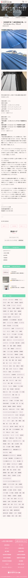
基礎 (12, 383)
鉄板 (7, 380)
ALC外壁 (8, 305)
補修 (20, 314)
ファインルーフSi (10, 322)
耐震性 (11, 510)
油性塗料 (9, 316)
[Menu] (25, 1)
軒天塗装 (4, 443)
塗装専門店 (16, 351)
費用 (13, 360)
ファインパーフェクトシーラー (8, 414)
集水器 (11, 311)
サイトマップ (21, 567)
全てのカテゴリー (7, 250)
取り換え (14, 469)
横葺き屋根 (18, 446)
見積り (20, 515)
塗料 (16, 515)
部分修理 (14, 475)
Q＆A (20, 337)
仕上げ (17, 432)
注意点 (4, 354)
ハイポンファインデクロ (7, 377)
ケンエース (5, 417)
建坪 (15, 472)
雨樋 (8, 302)
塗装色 (4, 345)
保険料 (9, 466)
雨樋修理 (16, 354)
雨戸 (9, 417)
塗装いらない (18, 357)
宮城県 (14, 308)
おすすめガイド (16, 507)
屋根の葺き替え (17, 510)
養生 (7, 368)
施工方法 (12, 357)
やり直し (18, 409)
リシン (4, 331)
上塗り (13, 420)
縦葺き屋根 (19, 455)
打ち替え (9, 308)
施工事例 (3, 221)
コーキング (19, 305)
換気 (4, 363)
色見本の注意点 (6, 403)
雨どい (20, 417)
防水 (8, 389)
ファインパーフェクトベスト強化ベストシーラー (11, 481)
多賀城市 (4, 311)
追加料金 (4, 501)
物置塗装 (14, 386)
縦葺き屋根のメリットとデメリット (9, 455)
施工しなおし (5, 409)
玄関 (23, 504)
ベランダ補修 (12, 403)
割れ (11, 469)
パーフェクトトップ (16, 316)
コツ (4, 432)
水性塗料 (4, 316)
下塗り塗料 (9, 325)
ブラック (21, 412)
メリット (4, 383)
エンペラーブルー (6, 435)
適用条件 (14, 406)
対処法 (19, 469)
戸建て (13, 515)
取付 (16, 394)
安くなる (4, 466)
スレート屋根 (5, 438)
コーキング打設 (15, 325)
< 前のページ (5, 226)
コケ (8, 345)
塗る (17, 423)
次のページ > (23, 226)
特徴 (10, 429)
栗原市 (13, 331)
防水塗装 (11, 389)
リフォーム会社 (10, 351)
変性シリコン (5, 400)
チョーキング (11, 299)
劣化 (8, 357)
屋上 (22, 403)
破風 (11, 345)
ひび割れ (22, 342)
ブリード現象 (22, 391)
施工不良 (11, 426)
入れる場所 (17, 443)
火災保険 (21, 354)
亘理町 (13, 328)
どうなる (4, 495)
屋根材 (4, 469)
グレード (8, 334)
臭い (7, 363)
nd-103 (10, 368)
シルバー (8, 420)
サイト (4, 498)
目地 (10, 391)
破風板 (14, 345)
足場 (7, 429)
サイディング (5, 365)
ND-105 (17, 414)
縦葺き (10, 452)
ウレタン (15, 504)
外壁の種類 (11, 458)
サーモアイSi (21, 322)
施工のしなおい (12, 409)
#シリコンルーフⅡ (14, 237)
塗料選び (8, 464)
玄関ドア (16, 314)
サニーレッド (20, 498)
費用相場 (4, 472)
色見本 (21, 400)
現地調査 (16, 299)
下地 (16, 438)
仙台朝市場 (14, 374)
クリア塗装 (11, 492)
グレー (4, 420)
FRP (17, 403)
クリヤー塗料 (11, 342)
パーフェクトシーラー (19, 328)
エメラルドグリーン (20, 374)
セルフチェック (14, 464)
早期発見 (9, 495)
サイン (14, 461)
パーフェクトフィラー (7, 394)
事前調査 (21, 507)
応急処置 (16, 492)
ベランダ (14, 363)
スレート (12, 435)
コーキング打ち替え (15, 397)
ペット (10, 363)
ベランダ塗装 (16, 400)
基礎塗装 (4, 440)
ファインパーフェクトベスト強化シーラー (10, 412)
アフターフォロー (10, 354)
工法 (4, 446)
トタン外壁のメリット (18, 458)
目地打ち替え (17, 389)
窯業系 (20, 420)
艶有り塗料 (18, 342)
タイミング (5, 299)
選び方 (10, 507)
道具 (8, 348)
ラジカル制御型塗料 (16, 429)
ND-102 (4, 389)
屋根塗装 (7, 221)
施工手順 (4, 406)
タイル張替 (10, 489)
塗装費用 (20, 464)
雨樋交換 (18, 308)
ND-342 (20, 438)
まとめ (10, 423)
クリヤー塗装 (5, 492)
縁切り (9, 443)
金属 (23, 420)
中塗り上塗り (22, 414)
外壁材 (23, 357)
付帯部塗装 (19, 345)
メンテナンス (5, 342)
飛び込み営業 (14, 501)
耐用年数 (21, 466)
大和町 (9, 501)
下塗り (4, 305)
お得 (12, 498)
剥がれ (10, 365)
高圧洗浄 (21, 302)
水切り (18, 377)
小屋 (23, 440)
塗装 (4, 380)
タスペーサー (11, 380)
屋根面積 (19, 472)
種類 (13, 394)
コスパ (4, 464)
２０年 (15, 513)
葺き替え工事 (5, 513)
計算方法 (4, 475)
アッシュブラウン (15, 417)
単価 (21, 443)
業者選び (12, 348)
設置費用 (4, 484)
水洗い (13, 432)
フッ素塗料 (11, 337)
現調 (8, 472)
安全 (6, 360)
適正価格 (19, 495)
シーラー (17, 435)
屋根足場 (4, 504)
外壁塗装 (5, 257)
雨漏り (22, 365)
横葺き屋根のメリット (17, 449)
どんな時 (18, 475)
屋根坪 (12, 472)
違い (7, 423)
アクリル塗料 (14, 334)
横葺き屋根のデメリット (7, 449)
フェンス (10, 386)
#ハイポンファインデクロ (11, 240)
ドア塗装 (11, 400)
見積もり (17, 365)
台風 (16, 484)
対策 (4, 368)
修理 (8, 383)
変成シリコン (5, 391)
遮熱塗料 (16, 322)
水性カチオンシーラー (17, 440)
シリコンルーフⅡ (6, 314)
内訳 (16, 360)
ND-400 (14, 377)
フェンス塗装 (20, 386)
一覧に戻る (14, 226)
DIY (3, 360)
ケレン (21, 299)
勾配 (12, 504)
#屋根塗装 (20, 240)
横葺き (13, 446)
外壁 (16, 420)
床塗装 (10, 371)
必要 (8, 504)
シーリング (13, 305)
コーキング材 (5, 507)
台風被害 (20, 484)
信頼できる (20, 501)
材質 (22, 377)
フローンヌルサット (6, 374)
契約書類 (21, 351)
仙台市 (4, 515)
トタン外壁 (5, 458)
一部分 (8, 498)
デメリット (5, 386)
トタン (17, 331)
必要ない (9, 475)
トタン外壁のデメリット (7, 461)
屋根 (16, 380)
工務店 (4, 351)
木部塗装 (21, 368)
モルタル (4, 302)
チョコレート (15, 368)
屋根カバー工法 (6, 510)
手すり (19, 363)
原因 (20, 492)
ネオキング (5, 371)
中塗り (15, 311)
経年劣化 (16, 426)
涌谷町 (4, 322)
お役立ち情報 (6, 253)
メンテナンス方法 (11, 484)
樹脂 (4, 423)
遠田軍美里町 (5, 319)
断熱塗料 (11, 513)
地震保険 (9, 406)
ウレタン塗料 (20, 334)
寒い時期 (18, 461)
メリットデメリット (17, 383)
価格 (12, 443)
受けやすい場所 (6, 487)
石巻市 (4, 325)
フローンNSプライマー (16, 371)
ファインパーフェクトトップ (18, 340)
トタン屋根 (8, 446)
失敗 (22, 429)
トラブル (4, 348)
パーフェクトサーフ (6, 328)
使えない (13, 466)
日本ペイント (9, 340)
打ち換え (4, 308)
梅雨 (14, 423)
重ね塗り (19, 360)
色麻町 (21, 331)
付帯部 (12, 314)
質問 (8, 469)
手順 (10, 360)
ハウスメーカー (18, 348)
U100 (19, 504)
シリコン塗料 (5, 337)
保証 (20, 426)
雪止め (4, 334)
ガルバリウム (5, 452)
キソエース (10, 440)
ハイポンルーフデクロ (19, 487)
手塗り (12, 302)
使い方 (20, 380)
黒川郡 (22, 308)
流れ (17, 466)
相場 (4, 429)
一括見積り (14, 495)
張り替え (14, 489)
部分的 (15, 498)
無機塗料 (16, 337)
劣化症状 (19, 489)
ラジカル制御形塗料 (12, 319)
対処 (14, 365)
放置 (23, 492)
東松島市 (16, 302)
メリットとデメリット (7, 478)
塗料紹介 (21, 435)
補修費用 (4, 489)
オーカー (8, 331)
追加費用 (4, 357)
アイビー (11, 487)
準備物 (22, 409)
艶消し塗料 (20, 319)
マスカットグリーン (6, 397)
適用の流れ (19, 406)
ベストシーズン (6, 426)
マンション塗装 (15, 391)
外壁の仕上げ (11, 438)
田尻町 (4, 340)
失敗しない (8, 432)
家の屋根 (19, 513)
